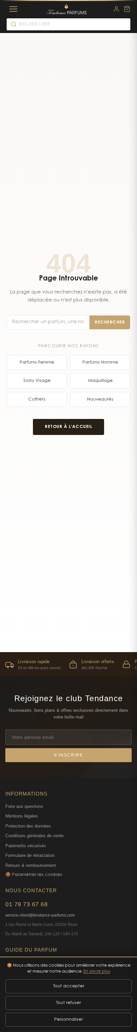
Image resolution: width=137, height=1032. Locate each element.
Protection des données (28, 826)
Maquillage (100, 381)
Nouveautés (100, 399)
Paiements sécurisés (25, 845)
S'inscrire (68, 755)
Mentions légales (21, 816)
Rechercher (110, 322)
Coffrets (37, 399)
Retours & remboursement (30, 865)
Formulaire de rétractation (30, 855)
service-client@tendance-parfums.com (40, 915)
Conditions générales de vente (34, 835)
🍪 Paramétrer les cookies (33, 875)
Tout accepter (68, 986)
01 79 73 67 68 (26, 904)
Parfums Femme (37, 362)
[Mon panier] (127, 9)
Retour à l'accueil (68, 427)
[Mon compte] (116, 9)
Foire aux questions (24, 806)
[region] (68, 664)
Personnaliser (68, 1019)
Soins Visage (37, 381)
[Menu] (13, 9)
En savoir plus (96, 972)
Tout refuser (68, 1003)
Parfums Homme (100, 362)
